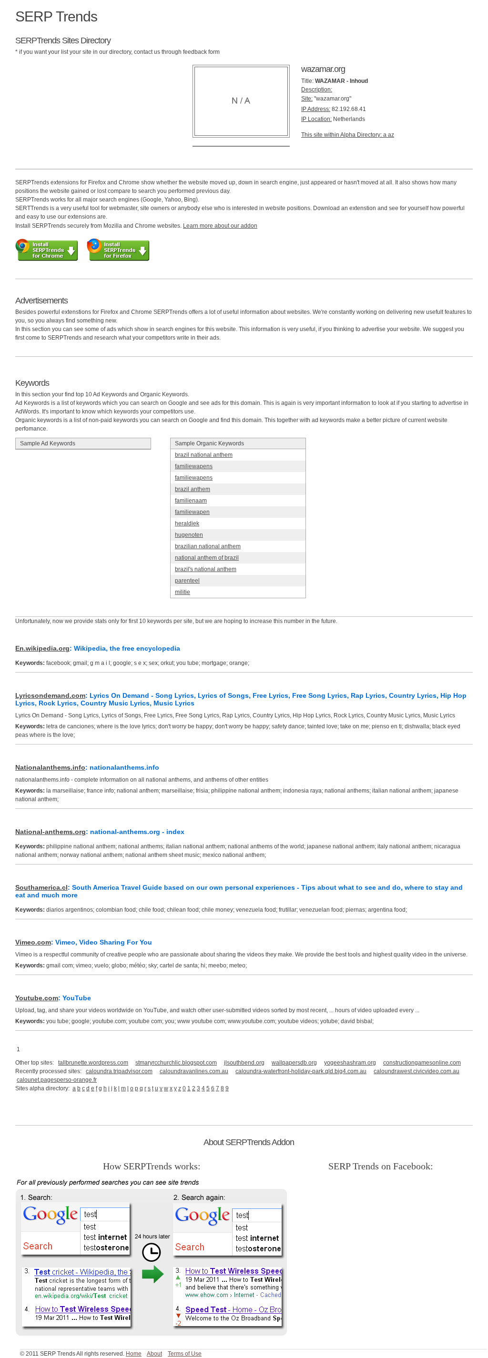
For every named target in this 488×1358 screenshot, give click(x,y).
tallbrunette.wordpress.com (93, 1062)
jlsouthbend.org (244, 1062)
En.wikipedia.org (42, 648)
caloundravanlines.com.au (194, 1071)
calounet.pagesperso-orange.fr (57, 1079)
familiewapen (192, 512)
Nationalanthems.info (50, 767)
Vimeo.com (33, 942)
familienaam (191, 500)
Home (134, 1353)
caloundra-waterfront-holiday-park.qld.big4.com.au (300, 1071)
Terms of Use (185, 1353)
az (391, 134)
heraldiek (187, 523)
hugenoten (189, 535)
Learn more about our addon (220, 225)
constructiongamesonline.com (422, 1062)
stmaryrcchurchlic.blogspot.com (176, 1062)
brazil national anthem (204, 455)
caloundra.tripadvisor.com (119, 1071)
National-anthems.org (50, 831)
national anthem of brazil (207, 557)
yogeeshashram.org (350, 1062)
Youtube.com (36, 998)
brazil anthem (192, 489)
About (154, 1353)
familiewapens (194, 466)
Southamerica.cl (41, 887)
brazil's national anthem (205, 569)
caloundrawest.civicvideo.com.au (416, 1071)
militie (182, 592)
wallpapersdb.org (294, 1062)
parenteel (187, 580)
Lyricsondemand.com (50, 695)
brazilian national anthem (208, 546)
